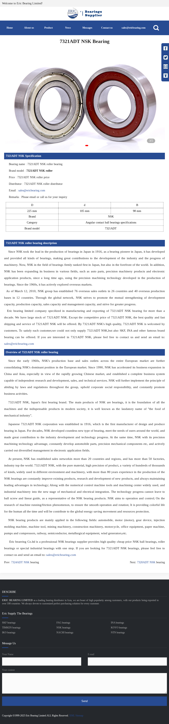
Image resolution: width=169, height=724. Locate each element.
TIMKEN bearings (11, 627)
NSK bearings (63, 627)
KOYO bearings (119, 627)
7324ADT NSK (20, 562)
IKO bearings (8, 632)
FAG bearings (63, 622)
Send (84, 701)
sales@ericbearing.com (134, 27)
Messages (87, 27)
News (68, 27)
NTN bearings (118, 632)
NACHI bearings (64, 632)
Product (48, 27)
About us (29, 27)
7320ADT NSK (146, 562)
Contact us (107, 27)
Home (10, 27)
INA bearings (117, 622)
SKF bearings (9, 622)
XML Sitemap (76, 715)
